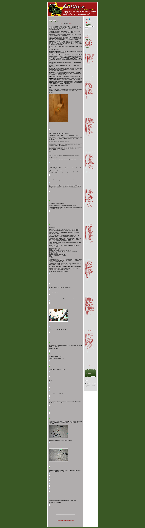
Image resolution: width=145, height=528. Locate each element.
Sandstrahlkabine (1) (89, 301)
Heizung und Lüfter (88, 342)
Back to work (88, 225)
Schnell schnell (88, 233)
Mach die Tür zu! (89, 61)
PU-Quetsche (88, 96)
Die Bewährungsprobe (89, 311)
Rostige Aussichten (89, 99)
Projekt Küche (88, 228)
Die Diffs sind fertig (89, 197)
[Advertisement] (65, 18)
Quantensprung (88, 262)
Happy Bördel (88, 92)
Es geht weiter (88, 171)
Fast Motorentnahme (89, 279)
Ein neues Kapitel (88, 337)
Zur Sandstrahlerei (89, 240)
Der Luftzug (88, 331)
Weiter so (87, 200)
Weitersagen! (87, 35)
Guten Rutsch (88, 57)
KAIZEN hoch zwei (89, 194)
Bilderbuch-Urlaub (89, 206)
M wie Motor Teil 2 (89, 132)
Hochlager (87, 128)
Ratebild (87, 125)
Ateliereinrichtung (88, 130)
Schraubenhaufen (88, 121)
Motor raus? (88, 259)
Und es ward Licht (88, 344)
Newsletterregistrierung (88, 43)
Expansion (87, 352)
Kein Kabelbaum (88, 205)
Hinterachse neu (88, 165)
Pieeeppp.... (86, 82)
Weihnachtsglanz (88, 127)
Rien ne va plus (88, 270)
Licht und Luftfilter (88, 349)
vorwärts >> (70, 23)
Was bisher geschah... (89, 340)
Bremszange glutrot (89, 224)
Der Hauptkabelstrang (89, 339)
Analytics (87, 265)
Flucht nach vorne (88, 278)
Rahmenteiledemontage (89, 308)
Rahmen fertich (88, 137)
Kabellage (88, 62)
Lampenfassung (88, 60)
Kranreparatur (88, 229)
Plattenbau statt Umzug (89, 55)
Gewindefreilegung (89, 157)
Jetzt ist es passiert (89, 159)
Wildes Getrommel (89, 186)
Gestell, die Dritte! (88, 315)
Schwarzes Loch (89, 204)
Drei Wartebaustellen (89, 119)
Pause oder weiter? (87, 81)
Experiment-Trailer (87, 36)
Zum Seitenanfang (59, 520)
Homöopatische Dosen (88, 83)
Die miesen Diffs (88, 198)
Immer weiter (88, 100)
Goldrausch (88, 117)
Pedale (87, 336)
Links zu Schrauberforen (88, 42)
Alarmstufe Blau (88, 302)
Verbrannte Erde (88, 86)
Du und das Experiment (88, 34)
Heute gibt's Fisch (89, 93)
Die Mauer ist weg (89, 63)
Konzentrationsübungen (89, 274)
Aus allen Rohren (88, 85)
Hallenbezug (88, 261)
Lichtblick (87, 134)
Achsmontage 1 (88, 208)
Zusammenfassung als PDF (89, 44)
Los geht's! (88, 239)
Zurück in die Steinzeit (89, 333)
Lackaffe (87, 164)
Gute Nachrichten (88, 155)
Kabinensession (88, 297)
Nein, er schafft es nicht (90, 374)
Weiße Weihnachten (89, 58)
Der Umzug (87, 351)
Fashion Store (87, 37)
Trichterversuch (88, 293)
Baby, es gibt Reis (89, 152)
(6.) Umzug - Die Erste (89, 56)
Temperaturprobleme (89, 330)
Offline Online (88, 209)
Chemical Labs (88, 187)
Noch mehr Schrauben (89, 120)
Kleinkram (87, 338)
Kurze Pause (88, 190)
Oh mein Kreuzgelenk (89, 168)
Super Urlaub (88, 167)
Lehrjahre (87, 98)
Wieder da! (88, 126)
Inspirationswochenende (89, 310)
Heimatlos (87, 268)
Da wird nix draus (88, 196)
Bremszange (88, 236)
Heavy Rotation (88, 264)
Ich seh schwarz (88, 210)
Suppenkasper (88, 173)
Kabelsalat (87, 275)
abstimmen (93, 376)
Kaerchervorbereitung (89, 304)
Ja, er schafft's (89, 373)
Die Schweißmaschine (89, 341)
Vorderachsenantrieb (89, 235)
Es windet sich (88, 170)
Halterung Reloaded (89, 231)
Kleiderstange (88, 88)
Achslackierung (88, 191)
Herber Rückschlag (89, 347)
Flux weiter (88, 89)
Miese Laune (88, 332)
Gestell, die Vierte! (88, 314)
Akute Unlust (88, 277)
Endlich (87, 169)
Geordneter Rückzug (89, 271)
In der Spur (88, 193)
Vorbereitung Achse (89, 238)
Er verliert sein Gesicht (89, 348)
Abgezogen (88, 195)
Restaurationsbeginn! (89, 241)
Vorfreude (87, 263)
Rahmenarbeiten (88, 309)
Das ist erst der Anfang (89, 122)
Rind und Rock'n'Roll (89, 153)
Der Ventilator (88, 343)
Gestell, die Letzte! (88, 313)
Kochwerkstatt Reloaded (89, 79)
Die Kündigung (88, 280)
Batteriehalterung (88, 87)
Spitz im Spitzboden (89, 80)
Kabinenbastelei (88, 295)
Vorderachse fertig (89, 161)
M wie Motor (88, 133)
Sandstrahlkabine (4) (89, 298)
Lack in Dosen (88, 207)
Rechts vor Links (88, 97)
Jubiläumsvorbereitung (89, 307)
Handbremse (88, 334)
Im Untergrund (88, 267)
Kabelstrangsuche (88, 276)
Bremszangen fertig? (89, 201)
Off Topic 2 (88, 227)
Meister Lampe (88, 90)
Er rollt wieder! (88, 102)
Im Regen (87, 158)
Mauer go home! (88, 65)
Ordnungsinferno (88, 118)
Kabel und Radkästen (89, 346)
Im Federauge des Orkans (90, 151)
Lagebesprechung (88, 296)
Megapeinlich (88, 136)
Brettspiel (87, 129)
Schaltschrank (88, 59)
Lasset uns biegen (89, 166)
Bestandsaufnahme (89, 115)
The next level (88, 84)
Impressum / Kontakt (88, 45)
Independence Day (89, 94)
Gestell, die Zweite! (88, 316)
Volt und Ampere (88, 345)
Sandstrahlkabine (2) (89, 300)
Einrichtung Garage (88, 366)
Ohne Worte (88, 160)
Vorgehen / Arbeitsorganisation (89, 33)
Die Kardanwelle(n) (88, 306)
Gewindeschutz (88, 156)
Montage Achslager (89, 192)
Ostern (87, 312)
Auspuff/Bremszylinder (89, 335)
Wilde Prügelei (88, 203)
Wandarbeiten (88, 64)
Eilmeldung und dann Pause (89, 172)
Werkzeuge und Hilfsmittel (88, 40)
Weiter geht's (88, 189)
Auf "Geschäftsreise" (89, 162)
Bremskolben (88, 230)
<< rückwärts (60, 23)
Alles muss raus (88, 269)
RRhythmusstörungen (89, 124)
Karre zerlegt (88, 244)
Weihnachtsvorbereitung (89, 114)
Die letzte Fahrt (88, 350)
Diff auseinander (88, 237)
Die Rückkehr (88, 116)
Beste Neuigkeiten (88, 266)
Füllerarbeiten (88, 234)
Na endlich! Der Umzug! (90, 54)
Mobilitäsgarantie (88, 272)
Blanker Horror (88, 91)
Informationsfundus (87, 41)
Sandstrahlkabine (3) (89, 299)
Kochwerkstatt (88, 226)
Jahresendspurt (88, 222)
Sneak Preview (88, 131)
